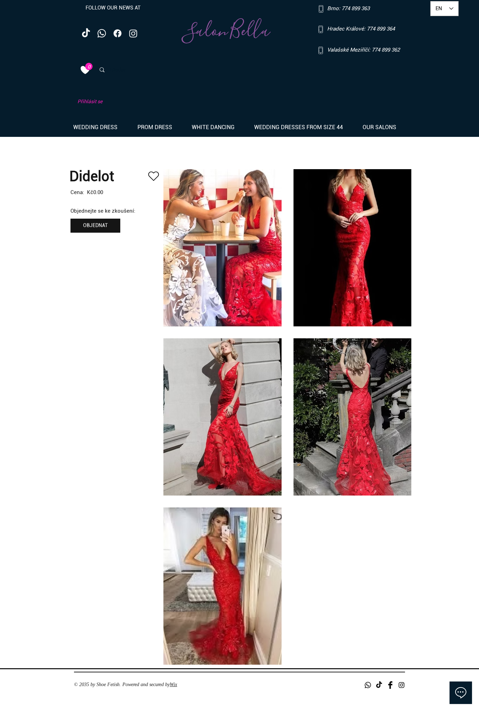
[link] (89, 66)
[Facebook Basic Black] (390, 685)
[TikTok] (86, 33)
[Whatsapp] (101, 33)
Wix (173, 684)
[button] (100, 127)
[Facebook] (117, 33)
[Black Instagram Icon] (401, 685)
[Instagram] (133, 33)
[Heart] (154, 176)
